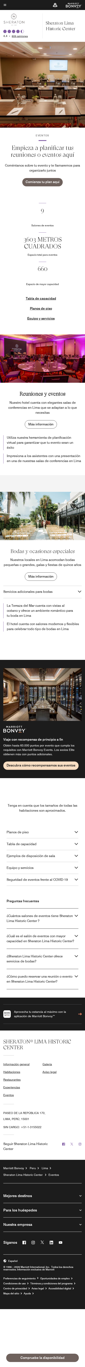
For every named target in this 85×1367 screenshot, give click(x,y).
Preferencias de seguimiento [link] (19, 1278)
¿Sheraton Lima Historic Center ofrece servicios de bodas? (35, 958)
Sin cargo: (22, 1127)
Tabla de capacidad (41, 298)
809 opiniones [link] (20, 36)
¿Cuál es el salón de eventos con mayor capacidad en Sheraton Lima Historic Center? (40, 938)
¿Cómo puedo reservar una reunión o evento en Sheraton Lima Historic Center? (39, 978)
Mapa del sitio (11, 1293)
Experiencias (11, 1087)
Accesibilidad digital (59, 1288)
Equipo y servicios (41, 318)
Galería (47, 1064)
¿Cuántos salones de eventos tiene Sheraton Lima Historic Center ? (40, 918)
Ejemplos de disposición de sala (31, 856)
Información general (16, 1064)
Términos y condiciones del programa (51, 1283)
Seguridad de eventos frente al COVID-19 (37, 880)
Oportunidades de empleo (55, 1278)
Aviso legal (49, 1072)
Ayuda (27, 1293)
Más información (40, 424)
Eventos (8, 1095)
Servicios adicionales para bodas (28, 592)
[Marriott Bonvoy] (71, 5)
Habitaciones (11, 1072)
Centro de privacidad (15, 1288)
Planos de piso (41, 308)
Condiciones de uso (14, 1283)
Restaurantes (12, 1079)
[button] (55, 5)
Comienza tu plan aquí (42, 182)
